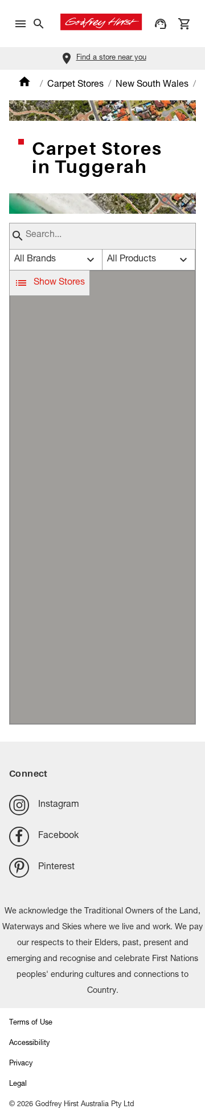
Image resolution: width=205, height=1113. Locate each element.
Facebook (58, 836)
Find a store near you (111, 58)
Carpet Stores (75, 85)
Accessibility (29, 1043)
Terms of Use (30, 1023)
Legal (18, 1084)
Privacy (20, 1064)
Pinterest (56, 867)
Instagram (58, 805)
